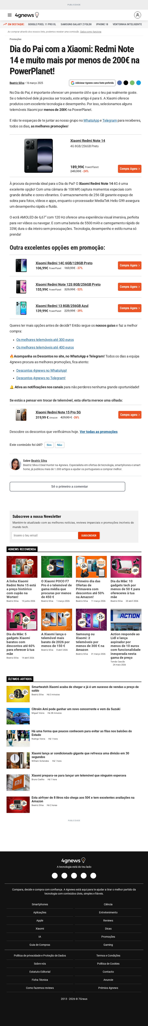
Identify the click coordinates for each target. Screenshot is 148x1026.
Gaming (108, 944)
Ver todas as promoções (99, 432)
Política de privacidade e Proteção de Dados (40, 955)
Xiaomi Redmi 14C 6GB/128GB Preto (64, 263)
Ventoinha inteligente (127, 24)
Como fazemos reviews (40, 987)
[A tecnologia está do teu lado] (27, 15)
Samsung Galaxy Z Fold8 (76, 24)
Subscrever (88, 535)
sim (49, 444)
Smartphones (40, 904)
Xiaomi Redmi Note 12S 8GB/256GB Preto (68, 284)
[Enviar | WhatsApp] (132, 82)
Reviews (108, 920)
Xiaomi (40, 928)
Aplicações (39, 912)
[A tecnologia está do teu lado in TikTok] (84, 876)
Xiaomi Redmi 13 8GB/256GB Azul (62, 306)
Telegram (110, 120)
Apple (39, 920)
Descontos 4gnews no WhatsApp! (41, 370)
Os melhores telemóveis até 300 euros (45, 340)
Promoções (108, 936)
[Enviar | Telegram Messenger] (138, 82)
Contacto (108, 971)
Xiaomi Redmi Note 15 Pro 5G (58, 412)
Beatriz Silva (17, 83)
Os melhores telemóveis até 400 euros (45, 347)
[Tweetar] (126, 82)
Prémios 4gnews (108, 987)
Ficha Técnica (40, 979)
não (59, 444)
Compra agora (128, 415)
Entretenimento (108, 912)
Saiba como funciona (90, 31)
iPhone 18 (102, 24)
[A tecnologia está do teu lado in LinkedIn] (93, 876)
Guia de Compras (39, 944)
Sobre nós (40, 963)
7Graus (82, 998)
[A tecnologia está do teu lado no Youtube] (74, 876)
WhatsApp (91, 120)
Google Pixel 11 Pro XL (42, 24)
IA (40, 936)
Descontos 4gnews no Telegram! (41, 378)
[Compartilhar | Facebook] (119, 82)
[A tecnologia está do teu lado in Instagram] (64, 876)
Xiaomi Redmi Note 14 (87, 141)
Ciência (108, 904)
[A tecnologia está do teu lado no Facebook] (55, 876)
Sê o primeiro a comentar (69, 486)
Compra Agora (128, 169)
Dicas (108, 928)
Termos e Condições (108, 955)
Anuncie (108, 979)
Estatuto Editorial (39, 971)
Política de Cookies (108, 963)
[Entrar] (137, 15)
